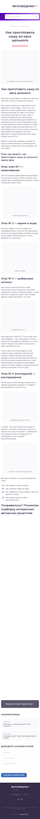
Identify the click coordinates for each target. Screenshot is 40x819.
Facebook (22, 799)
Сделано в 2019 (15, 814)
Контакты (26, 794)
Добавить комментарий (14, 775)
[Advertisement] (20, 606)
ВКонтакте (18, 799)
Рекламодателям (16, 794)
